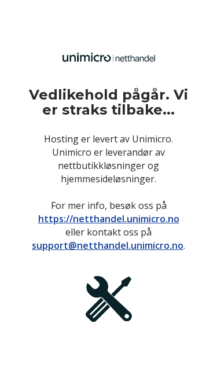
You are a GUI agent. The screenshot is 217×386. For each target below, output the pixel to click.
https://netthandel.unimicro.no (108, 218)
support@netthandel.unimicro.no (107, 245)
